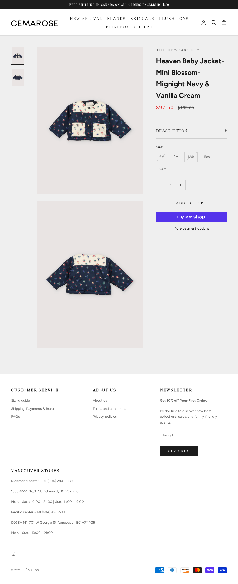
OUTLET (143, 26)
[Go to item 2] (17, 77)
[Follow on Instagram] (13, 554)
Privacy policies (105, 416)
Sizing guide (20, 400)
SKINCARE (142, 18)
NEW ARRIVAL (86, 18)
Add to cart (191, 203)
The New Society (178, 49)
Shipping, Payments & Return (33, 409)
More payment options (191, 228)
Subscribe (179, 451)
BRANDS (116, 18)
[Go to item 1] (17, 55)
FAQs (15, 416)
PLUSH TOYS (174, 18)
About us (100, 400)
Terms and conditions (109, 409)
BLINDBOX (117, 26)
